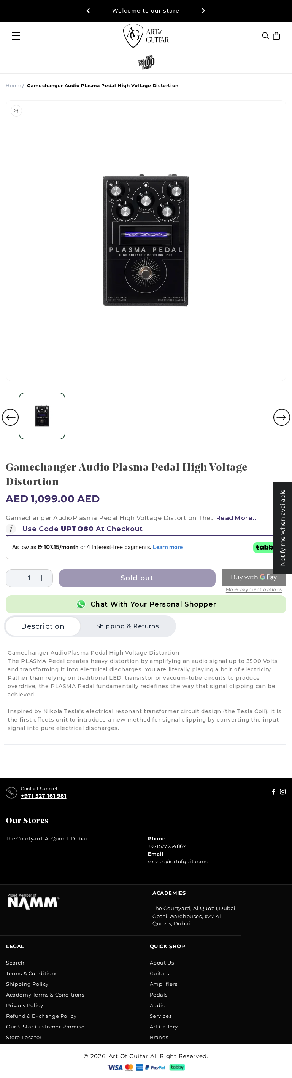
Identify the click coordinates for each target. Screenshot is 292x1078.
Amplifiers (164, 984)
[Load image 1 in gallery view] (42, 416)
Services (161, 1016)
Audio (158, 1005)
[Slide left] (10, 417)
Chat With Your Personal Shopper (153, 604)
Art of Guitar (129, 1056)
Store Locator (24, 1037)
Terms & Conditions (32, 973)
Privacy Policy (24, 1005)
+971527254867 (167, 846)
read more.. (236, 518)
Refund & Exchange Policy (41, 1016)
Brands (159, 1037)
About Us (162, 963)
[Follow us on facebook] (283, 793)
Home (13, 85)
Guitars (159, 973)
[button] (266, 36)
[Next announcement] (203, 10)
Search (15, 963)
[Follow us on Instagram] (273, 793)
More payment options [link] (254, 589)
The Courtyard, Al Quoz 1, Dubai (46, 838)
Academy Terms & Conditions (45, 995)
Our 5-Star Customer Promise (45, 1027)
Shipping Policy (27, 984)
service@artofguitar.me (178, 861)
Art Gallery (164, 1027)
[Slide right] (281, 417)
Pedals (159, 995)
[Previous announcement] (88, 10)
